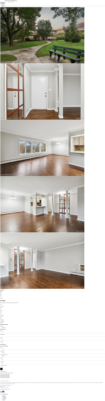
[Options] (1, 289)
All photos (2, 290)
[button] (52, 35)
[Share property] (4, 289)
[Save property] (3, 289)
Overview (3, 5)
